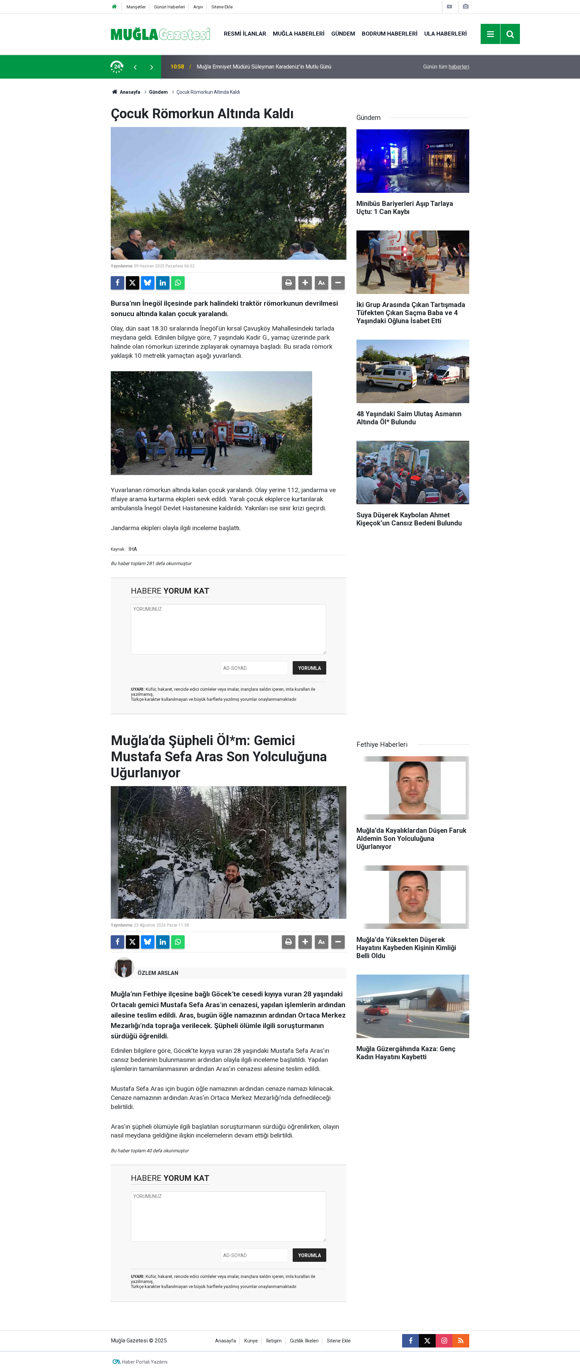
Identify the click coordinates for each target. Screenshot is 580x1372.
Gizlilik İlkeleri (304, 1341)
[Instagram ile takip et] (444, 1340)
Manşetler (136, 6)
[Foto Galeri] (465, 6)
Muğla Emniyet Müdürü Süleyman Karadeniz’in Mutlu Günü (264, 66)
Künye (251, 1341)
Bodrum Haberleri (390, 33)
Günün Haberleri (169, 6)
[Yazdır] (288, 283)
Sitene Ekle (222, 6)
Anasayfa (129, 92)
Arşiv (198, 6)
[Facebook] (117, 283)
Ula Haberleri (445, 33)
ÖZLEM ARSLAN (158, 973)
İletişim (274, 1341)
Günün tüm (446, 66)
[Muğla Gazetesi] (160, 33)
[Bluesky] (147, 283)
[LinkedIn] (163, 283)
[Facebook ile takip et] (410, 1340)
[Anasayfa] (114, 6)
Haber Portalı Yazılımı (144, 1362)
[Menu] (491, 34)
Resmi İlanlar (245, 33)
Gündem (343, 33)
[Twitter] (132, 283)
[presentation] (135, 67)
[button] (305, 283)
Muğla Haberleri (299, 33)
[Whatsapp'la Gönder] (178, 283)
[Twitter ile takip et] (427, 1340)
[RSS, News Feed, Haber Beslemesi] (460, 1340)
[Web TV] (449, 6)
